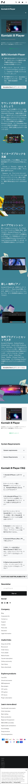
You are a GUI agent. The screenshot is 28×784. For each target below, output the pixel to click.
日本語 (2, 760)
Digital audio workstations (8, 725)
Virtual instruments (6, 680)
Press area (4, 627)
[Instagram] (5, 603)
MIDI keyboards (5, 683)
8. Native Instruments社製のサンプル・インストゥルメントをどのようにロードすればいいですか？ (13, 565)
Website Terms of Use (6, 782)
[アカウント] (19, 2)
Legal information (6, 633)
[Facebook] (2, 603)
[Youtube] (7, 603)
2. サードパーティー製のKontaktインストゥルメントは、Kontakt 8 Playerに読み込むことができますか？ (13, 486)
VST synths (4, 689)
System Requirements (11, 457)
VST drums (4, 694)
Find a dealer (4, 652)
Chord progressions (6, 734)
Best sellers (8, 6)
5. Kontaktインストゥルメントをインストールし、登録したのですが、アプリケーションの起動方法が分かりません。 (13, 529)
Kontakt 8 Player (8, 9)
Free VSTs (4, 677)
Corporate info (5, 616)
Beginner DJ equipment (7, 719)
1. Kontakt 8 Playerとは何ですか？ (13, 475)
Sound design (5, 728)
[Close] (26, 770)
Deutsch (3, 762)
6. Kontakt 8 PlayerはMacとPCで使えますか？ (13, 539)
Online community (6, 661)
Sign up (14, 593)
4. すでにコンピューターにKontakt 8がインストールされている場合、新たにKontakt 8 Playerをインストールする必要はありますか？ (13, 515)
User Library (4, 664)
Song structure (5, 731)
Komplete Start (22, 77)
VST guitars (4, 692)
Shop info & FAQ (5, 644)
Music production (6, 717)
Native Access (5, 655)
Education (4, 630)
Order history (5, 649)
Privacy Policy (17, 782)
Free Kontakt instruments (8, 708)
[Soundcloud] (10, 603)
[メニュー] (26, 2)
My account (4, 646)
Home (2, 6)
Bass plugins (4, 686)
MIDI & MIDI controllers (7, 722)
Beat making (4, 714)
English (2, 758)
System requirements (10, 450)
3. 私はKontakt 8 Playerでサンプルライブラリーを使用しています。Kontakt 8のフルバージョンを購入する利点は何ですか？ (13, 500)
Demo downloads (6, 667)
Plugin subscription (6, 697)
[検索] (16, 2)
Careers (3, 624)
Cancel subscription (7, 658)
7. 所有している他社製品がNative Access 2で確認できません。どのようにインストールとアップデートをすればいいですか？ (13, 551)
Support (3, 621)
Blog (2, 613)
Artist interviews (5, 711)
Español (2, 767)
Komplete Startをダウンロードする (14, 87)
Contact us (4, 619)
